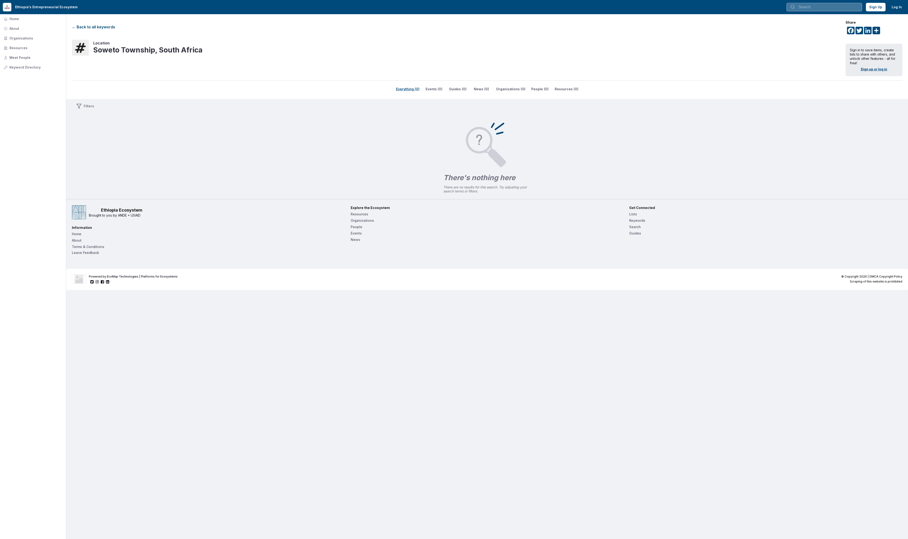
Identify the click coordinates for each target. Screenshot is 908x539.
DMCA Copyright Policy (885, 276)
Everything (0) (407, 89)
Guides (635, 233)
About (11, 28)
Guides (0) (458, 89)
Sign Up (875, 7)
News (355, 240)
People (356, 227)
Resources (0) (566, 89)
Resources (15, 48)
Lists (633, 214)
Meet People (17, 58)
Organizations (18, 38)
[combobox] (824, 7)
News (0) (481, 89)
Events (356, 233)
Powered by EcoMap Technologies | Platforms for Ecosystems (133, 276)
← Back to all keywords (93, 27)
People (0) (540, 89)
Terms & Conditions (88, 247)
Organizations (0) (510, 89)
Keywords (637, 220)
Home (11, 19)
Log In (897, 7)
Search (635, 227)
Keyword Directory (22, 67)
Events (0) (434, 89)
